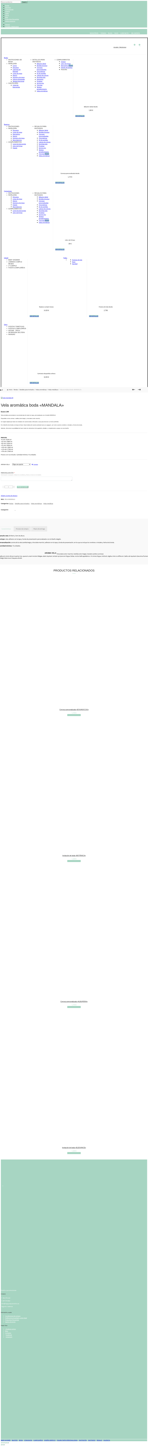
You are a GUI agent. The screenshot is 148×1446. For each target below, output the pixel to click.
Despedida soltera (16, 332)
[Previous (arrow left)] (2, 1444)
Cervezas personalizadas (41, 68)
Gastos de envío (10, 1322)
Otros (7, 15)
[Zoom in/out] (8, 1442)
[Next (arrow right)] (4, 1444)
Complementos (63, 60)
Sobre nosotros (10, 21)
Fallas (7, 13)
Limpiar (35, 464)
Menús (15, 75)
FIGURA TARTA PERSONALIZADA (67, 1440)
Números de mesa (18, 77)
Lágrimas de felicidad (16, 70)
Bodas (7, 6)
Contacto (124, 33)
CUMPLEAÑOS (38, 1440)
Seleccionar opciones (74, 715)
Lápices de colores (42, 75)
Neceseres (40, 79)
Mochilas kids (41, 77)
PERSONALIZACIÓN (21, 474)
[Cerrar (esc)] (2, 1442)
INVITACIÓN (83, 1440)
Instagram (9, 1337)
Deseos (7, 25)
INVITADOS (91, 1440)
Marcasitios (67, 66)
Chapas (63, 62)
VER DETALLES (80, 116)
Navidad (74, 264)
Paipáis (15, 148)
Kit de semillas (41, 73)
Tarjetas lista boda (18, 81)
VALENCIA (106, 1440)
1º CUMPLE (12, 266)
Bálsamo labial (41, 64)
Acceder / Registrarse (12, 27)
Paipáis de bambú (66, 68)
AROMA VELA (5, 464)
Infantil (7, 11)
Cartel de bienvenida (16, 86)
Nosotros (94, 33)
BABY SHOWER (14, 260)
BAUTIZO (15, 1440)
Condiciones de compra (12, 1316)
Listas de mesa (17, 73)
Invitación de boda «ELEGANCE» (74, 1148)
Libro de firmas (66, 64)
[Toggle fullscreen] (6, 1442)
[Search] (129, 45)
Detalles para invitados (27, 390)
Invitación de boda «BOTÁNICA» (74, 855)
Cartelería (13, 83)
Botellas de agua (42, 66)
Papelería (12, 64)
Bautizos (8, 7)
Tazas (73, 262)
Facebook (9, 1335)
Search (24, 2)
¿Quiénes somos (10, 1329)
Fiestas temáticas (16, 326)
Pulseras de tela (77, 260)
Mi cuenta (135, 33)
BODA (21, 1440)
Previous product (133, 390)
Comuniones (9, 9)
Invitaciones (13, 126)
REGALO (99, 1440)
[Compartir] (4, 1442)
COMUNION (28, 1440)
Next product (139, 390)
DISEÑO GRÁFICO (49, 1440)
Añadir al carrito (23, 487)
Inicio (10, 390)
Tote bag (39, 85)
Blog (6, 17)
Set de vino (40, 83)
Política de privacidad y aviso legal (16, 1318)
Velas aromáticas (42, 91)
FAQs (116, 33)
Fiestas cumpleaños (17, 328)
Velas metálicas (53, 390)
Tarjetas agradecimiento (42, 88)
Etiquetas (16, 68)
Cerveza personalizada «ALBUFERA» (74, 1001)
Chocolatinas (41, 71)
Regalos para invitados (40, 127)
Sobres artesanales (19, 79)
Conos (15, 66)
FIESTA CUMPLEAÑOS (16, 268)
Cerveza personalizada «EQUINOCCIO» (74, 709)
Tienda (103, 33)
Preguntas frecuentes (12, 19)
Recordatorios (17, 140)
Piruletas (39, 81)
